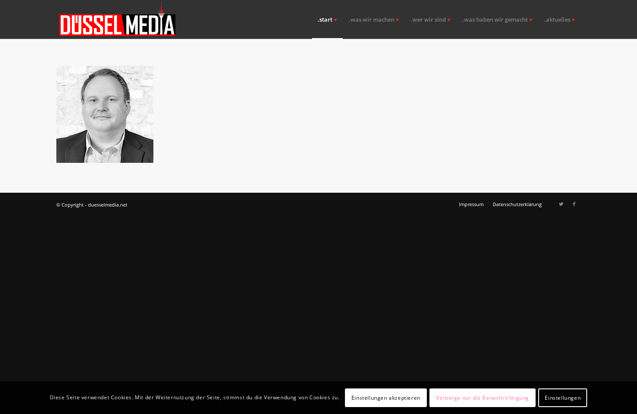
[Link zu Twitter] (561, 203)
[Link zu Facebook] (574, 203)
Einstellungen (563, 397)
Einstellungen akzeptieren (385, 397)
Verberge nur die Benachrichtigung (482, 397)
